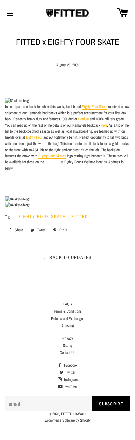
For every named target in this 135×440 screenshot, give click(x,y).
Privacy (67, 338)
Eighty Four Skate (94, 106)
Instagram (70, 379)
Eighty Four (34, 137)
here (104, 125)
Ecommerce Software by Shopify (68, 420)
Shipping (67, 325)
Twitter (70, 372)
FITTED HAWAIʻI (73, 414)
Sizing (67, 345)
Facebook (70, 365)
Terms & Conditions (68, 311)
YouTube (70, 386)
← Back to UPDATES (67, 257)
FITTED (79, 216)
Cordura (83, 119)
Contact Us (67, 352)
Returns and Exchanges (67, 318)
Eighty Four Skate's (52, 155)
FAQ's (67, 304)
